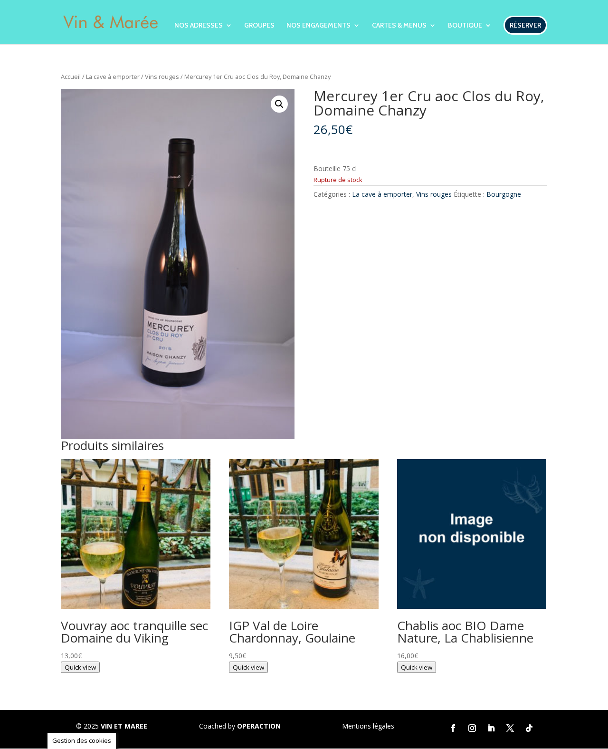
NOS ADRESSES (198, 25)
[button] (279, 104)
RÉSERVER (525, 25)
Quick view (80, 667)
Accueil (71, 76)
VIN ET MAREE (124, 725)
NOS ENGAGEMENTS (318, 25)
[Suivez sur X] (510, 728)
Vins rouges (162, 76)
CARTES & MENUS (399, 25)
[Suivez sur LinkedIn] (491, 728)
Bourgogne (503, 194)
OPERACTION (259, 725)
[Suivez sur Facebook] (453, 728)
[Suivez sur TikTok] (529, 728)
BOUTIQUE (465, 25)
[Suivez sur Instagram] (472, 728)
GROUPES (259, 25)
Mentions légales (368, 725)
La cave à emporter (113, 76)
